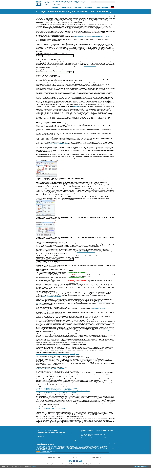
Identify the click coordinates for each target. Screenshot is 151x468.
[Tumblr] (77, 461)
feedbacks (113, 443)
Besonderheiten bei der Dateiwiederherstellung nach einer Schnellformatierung (97, 431)
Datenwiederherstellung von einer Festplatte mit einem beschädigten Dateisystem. (57, 354)
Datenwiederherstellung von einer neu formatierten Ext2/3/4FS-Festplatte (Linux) (57, 392)
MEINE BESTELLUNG (103, 7)
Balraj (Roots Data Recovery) (48, 451)
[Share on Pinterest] (112, 16)
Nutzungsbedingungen (53, 464)
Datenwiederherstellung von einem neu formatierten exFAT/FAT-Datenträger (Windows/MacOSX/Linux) (63, 391)
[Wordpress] (80, 461)
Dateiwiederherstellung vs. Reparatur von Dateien (94, 438)
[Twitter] (70, 461)
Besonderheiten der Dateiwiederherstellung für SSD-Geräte (92, 36)
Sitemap (92, 464)
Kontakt (78, 464)
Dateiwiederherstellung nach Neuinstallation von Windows (51, 368)
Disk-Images (106, 330)
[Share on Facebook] (107, 16)
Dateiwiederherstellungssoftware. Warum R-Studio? (51, 432)
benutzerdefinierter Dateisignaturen (52, 296)
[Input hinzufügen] (113, 448)
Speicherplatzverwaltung (90, 66)
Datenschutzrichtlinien (68, 464)
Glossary (75, 457)
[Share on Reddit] (114, 16)
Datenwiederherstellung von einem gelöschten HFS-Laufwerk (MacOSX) (54, 389)
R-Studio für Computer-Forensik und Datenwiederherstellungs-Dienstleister (54, 435)
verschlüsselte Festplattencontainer (86, 252)
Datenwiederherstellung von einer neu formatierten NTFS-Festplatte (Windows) (56, 388)
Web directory (96, 457)
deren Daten (76, 106)
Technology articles (54, 457)
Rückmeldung (85, 464)
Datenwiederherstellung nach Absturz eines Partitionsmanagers (93, 434)
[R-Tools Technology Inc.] (42, 3)
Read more (34, 466)
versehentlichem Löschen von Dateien (58, 143)
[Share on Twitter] (109, 16)
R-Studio (62, 160)
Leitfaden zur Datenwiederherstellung (47, 430)
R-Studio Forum (100, 464)
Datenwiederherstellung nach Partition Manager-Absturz (50, 408)
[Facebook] (74, 461)
